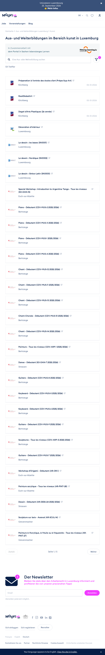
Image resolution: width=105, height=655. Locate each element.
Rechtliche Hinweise (40, 643)
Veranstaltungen (17, 23)
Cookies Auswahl (57, 643)
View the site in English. (67, 652)
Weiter (94, 551)
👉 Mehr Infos (51, 8)
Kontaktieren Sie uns (13, 643)
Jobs (4, 23)
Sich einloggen (11, 627)
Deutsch (26, 637)
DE (79, 15)
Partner (27, 643)
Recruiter (45, 627)
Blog (30, 23)
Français (8, 637)
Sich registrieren (28, 627)
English (17, 637)
